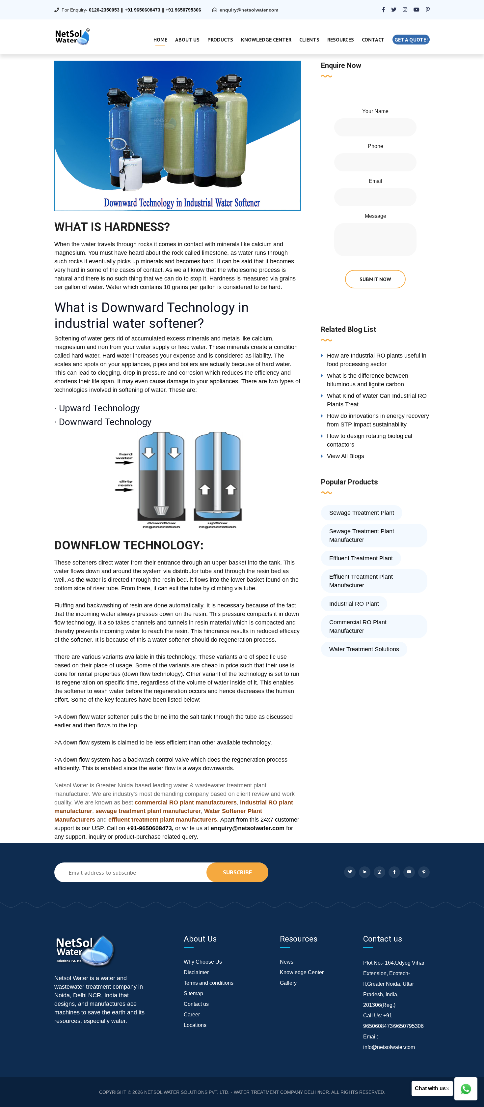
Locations (195, 1025)
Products (220, 39)
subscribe (237, 872)
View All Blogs (345, 456)
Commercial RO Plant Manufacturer (358, 626)
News (286, 962)
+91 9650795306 (183, 10)
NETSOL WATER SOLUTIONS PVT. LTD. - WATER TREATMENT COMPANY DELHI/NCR (236, 1092)
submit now (375, 279)
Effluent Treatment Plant (361, 558)
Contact (373, 39)
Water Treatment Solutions (364, 649)
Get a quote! (411, 39)
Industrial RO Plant (354, 603)
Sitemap (193, 993)
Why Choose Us (203, 962)
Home (160, 39)
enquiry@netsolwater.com (249, 10)
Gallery (288, 983)
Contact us (196, 1004)
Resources (340, 39)
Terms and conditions (208, 983)
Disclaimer (196, 972)
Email (375, 181)
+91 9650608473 (142, 10)
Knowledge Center (266, 39)
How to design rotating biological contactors (369, 440)
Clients (309, 39)
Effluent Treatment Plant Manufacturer (361, 581)
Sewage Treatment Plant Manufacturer (361, 535)
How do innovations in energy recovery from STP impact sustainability (378, 420)
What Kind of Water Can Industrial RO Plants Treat (377, 400)
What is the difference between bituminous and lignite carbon (367, 380)
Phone (375, 146)
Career (192, 1014)
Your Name (375, 111)
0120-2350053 (104, 10)
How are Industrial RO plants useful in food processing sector (376, 359)
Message (375, 216)
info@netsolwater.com (389, 1047)
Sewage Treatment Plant (361, 513)
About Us (187, 39)
